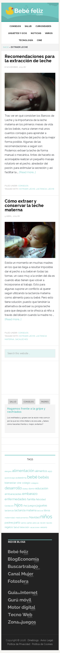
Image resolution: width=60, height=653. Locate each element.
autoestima (21, 477)
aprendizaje (10, 478)
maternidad (10, 518)
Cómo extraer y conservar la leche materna (24, 205)
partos (23, 523)
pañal (29, 523)
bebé (32, 477)
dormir (32, 488)
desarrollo (13, 488)
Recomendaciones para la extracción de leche (29, 58)
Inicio (6, 47)
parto (17, 522)
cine (19, 483)
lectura (40, 510)
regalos (9, 527)
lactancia (41, 189)
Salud (16, 527)
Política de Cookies (42, 644)
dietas (25, 489)
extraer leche (27, 189)
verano (43, 527)
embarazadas (13, 494)
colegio (26, 483)
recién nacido (46, 523)
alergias (8, 471)
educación (41, 488)
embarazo (30, 494)
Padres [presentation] (44, 402)
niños (46, 516)
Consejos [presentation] (29, 402)
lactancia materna (25, 510)
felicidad (41, 499)
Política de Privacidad (18, 644)
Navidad (34, 517)
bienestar (10, 482)
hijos (18, 505)
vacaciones (35, 527)
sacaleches (21, 339)
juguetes (42, 505)
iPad (25, 506)
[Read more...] (27, 172)
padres (9, 522)
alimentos (41, 471)
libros (47, 510)
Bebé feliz (30, 11)
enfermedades (15, 499)
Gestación (9, 506)
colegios (34, 483)
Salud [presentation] (13, 402)
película (35, 523)
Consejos (23, 186)
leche (51, 189)
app (50, 471)
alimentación (23, 470)
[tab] (11, 402)
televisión (24, 527)
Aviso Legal (46, 640)
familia (31, 499)
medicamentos (22, 518)
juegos (32, 505)
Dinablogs (33, 640)
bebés (43, 477)
